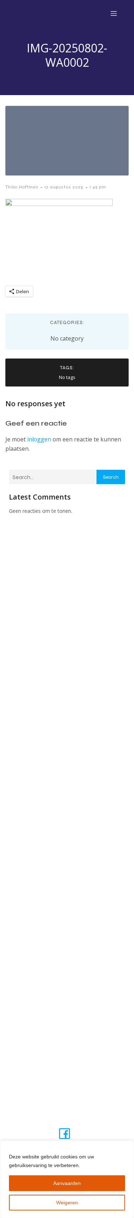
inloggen (39, 439)
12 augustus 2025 (64, 186)
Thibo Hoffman (22, 186)
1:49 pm (97, 186)
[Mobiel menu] (114, 13)
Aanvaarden (67, 1183)
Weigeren (67, 1202)
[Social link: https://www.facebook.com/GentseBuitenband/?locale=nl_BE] (67, 1133)
